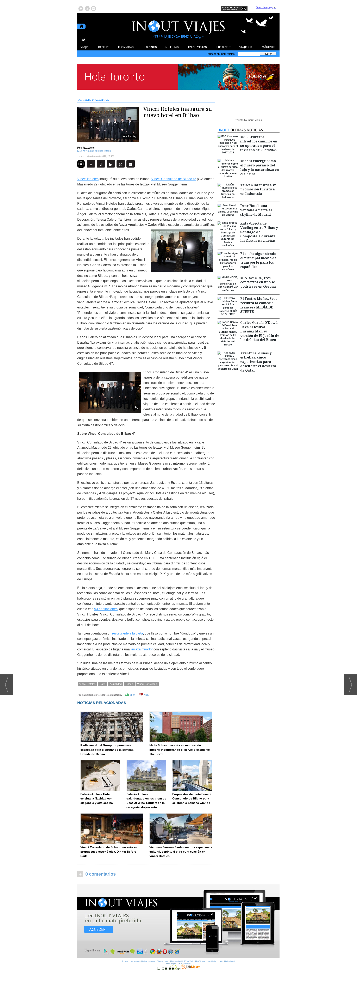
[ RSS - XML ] (188, 961)
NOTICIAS (172, 47)
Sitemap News (163, 961)
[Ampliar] (108, 140)
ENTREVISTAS (197, 47)
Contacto (187, 963)
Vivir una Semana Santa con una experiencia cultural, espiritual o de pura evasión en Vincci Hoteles (180, 852)
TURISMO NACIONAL (93, 100)
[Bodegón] (178, 921)
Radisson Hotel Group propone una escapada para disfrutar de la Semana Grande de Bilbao (106, 750)
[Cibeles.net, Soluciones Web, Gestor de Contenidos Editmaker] (169, 969)
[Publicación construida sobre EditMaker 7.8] (190, 969)
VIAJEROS (245, 47)
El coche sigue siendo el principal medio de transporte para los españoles (258, 260)
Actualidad (116, 684)
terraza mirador (142, 649)
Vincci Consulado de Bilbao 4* (173, 179)
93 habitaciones (106, 609)
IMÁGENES (268, 47)
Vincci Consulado (147, 684)
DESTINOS (150, 47)
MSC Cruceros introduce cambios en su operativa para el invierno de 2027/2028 (258, 143)
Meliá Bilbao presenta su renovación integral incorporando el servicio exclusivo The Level (179, 750)
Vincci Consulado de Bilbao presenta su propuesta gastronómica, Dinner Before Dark (108, 852)
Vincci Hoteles (88, 179)
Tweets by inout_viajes (248, 120)
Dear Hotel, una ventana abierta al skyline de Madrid (256, 210)
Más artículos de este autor (94, 150)
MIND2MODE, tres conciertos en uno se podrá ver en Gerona (258, 282)
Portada (125, 961)
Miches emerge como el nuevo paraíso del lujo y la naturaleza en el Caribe (259, 167)
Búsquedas (176, 961)
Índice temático (148, 961)
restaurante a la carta (127, 633)
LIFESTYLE (223, 47)
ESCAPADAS (126, 47)
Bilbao (129, 684)
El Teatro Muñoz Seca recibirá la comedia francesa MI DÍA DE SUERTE (258, 305)
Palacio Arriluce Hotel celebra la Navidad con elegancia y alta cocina (96, 798)
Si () (132, 694)
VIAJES (84, 47)
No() (146, 694)
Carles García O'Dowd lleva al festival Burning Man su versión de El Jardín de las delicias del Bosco (259, 331)
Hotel (103, 684)
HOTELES (103, 47)
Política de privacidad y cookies (210, 961)
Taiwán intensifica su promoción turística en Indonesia (258, 189)
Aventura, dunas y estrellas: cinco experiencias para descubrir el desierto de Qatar (258, 361)
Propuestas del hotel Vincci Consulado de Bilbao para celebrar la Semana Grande (191, 798)
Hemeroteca (135, 961)
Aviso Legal (230, 961)
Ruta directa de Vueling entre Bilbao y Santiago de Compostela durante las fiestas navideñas (259, 232)
